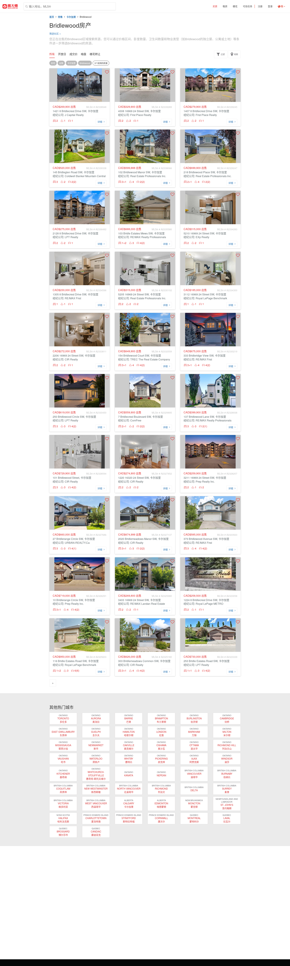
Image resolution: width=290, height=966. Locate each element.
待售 (60, 16)
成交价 (73, 54)
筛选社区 (55, 33)
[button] (107, 72)
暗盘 (83, 54)
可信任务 (247, 6)
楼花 (235, 6)
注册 (260, 6)
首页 (51, 16)
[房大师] (10, 6)
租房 (225, 6)
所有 (52, 54)
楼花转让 (95, 54)
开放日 (62, 54)
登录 (270, 6)
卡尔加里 (71, 16)
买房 (215, 6)
